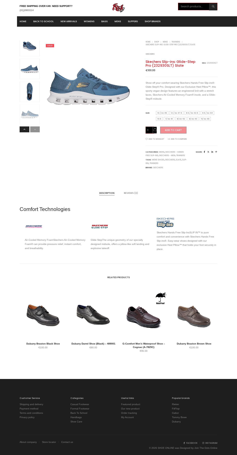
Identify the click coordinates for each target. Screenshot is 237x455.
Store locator (49, 442)
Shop (156, 42)
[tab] (107, 193)
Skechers (150, 54)
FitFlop (176, 408)
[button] (35, 129)
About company (28, 442)
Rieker (175, 404)
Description (107, 193)
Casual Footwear (79, 404)
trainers (154, 163)
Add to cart (173, 130)
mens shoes (158, 159)
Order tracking (129, 413)
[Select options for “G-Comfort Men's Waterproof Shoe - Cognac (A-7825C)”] (143, 335)
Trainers (176, 42)
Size (148, 113)
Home (148, 42)
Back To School (78, 413)
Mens (165, 42)
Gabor (175, 413)
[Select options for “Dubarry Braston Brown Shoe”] (194, 335)
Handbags (76, 417)
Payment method (29, 408)
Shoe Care (76, 421)
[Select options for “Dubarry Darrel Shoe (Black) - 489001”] (93, 335)
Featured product (130, 404)
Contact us (67, 442)
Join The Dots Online (205, 448)
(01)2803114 (27, 10)
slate (178, 159)
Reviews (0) (131, 193)
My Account (127, 417)
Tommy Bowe (179, 417)
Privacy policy (27, 417)
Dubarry (176, 421)
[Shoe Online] (118, 11)
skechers (170, 159)
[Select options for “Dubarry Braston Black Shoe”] (43, 335)
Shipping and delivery (31, 404)
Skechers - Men (167, 155)
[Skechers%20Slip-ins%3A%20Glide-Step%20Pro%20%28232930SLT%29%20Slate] (204, 152)
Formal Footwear (79, 408)
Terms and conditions (31, 413)
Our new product (130, 408)
